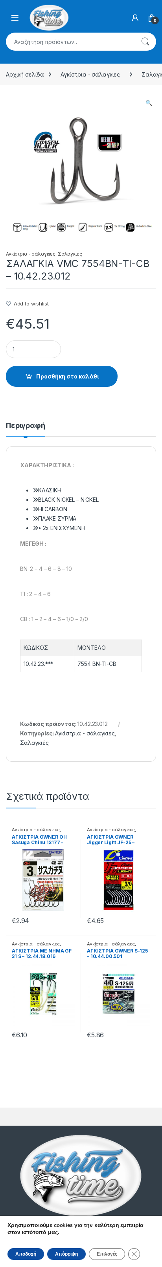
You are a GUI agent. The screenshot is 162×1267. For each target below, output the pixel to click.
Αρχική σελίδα (25, 74)
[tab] (25, 429)
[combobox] (70, 42)
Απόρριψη (66, 1254)
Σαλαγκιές (70, 254)
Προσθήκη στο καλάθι (67, 376)
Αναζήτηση (145, 42)
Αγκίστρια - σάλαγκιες (90, 74)
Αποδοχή (25, 1254)
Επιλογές (107, 1254)
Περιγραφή (25, 426)
